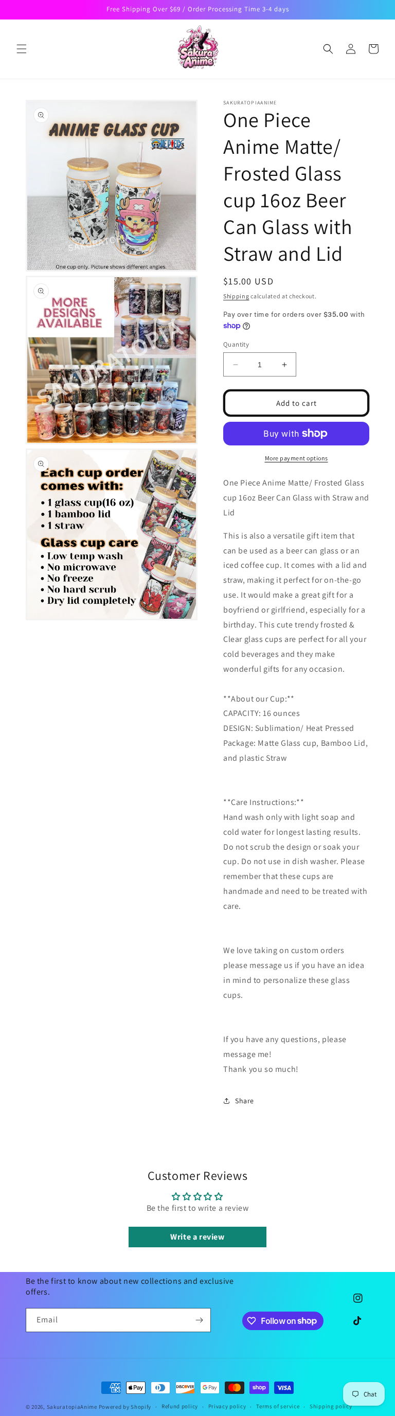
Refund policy (179, 1406)
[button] (21, 49)
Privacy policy (227, 1406)
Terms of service (277, 1406)
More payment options (296, 458)
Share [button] (244, 1100)
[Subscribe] (199, 1320)
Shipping (236, 296)
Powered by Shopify (125, 1406)
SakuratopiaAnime (72, 1406)
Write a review (197, 1236)
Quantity (236, 344)
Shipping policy (331, 1406)
